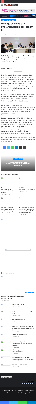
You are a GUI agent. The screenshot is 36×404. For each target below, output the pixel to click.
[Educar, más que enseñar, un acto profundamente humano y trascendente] (5, 360)
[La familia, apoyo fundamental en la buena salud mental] (5, 352)
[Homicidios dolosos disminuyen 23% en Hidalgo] (27, 181)
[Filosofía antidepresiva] (5, 321)
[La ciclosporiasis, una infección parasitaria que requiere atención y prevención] (5, 344)
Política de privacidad (6, 377)
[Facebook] (4, 147)
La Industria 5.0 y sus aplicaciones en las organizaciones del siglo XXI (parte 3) (23, 328)
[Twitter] (8, 147)
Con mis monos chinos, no (19, 334)
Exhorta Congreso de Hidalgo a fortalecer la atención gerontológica (8, 209)
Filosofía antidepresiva (18, 319)
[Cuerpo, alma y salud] (5, 307)
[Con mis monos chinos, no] (5, 337)
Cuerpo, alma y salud (18, 304)
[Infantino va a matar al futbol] (5, 367)
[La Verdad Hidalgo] (11, 5)
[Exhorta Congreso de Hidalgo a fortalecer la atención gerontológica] (9, 201)
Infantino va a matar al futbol (20, 364)
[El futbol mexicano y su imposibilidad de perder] (5, 314)
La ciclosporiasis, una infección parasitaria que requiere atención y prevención (22, 343)
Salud (3, 20)
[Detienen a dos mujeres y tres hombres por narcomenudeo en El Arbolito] (9, 181)
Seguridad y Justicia (10, 20)
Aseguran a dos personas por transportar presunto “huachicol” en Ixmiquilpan (18, 163)
